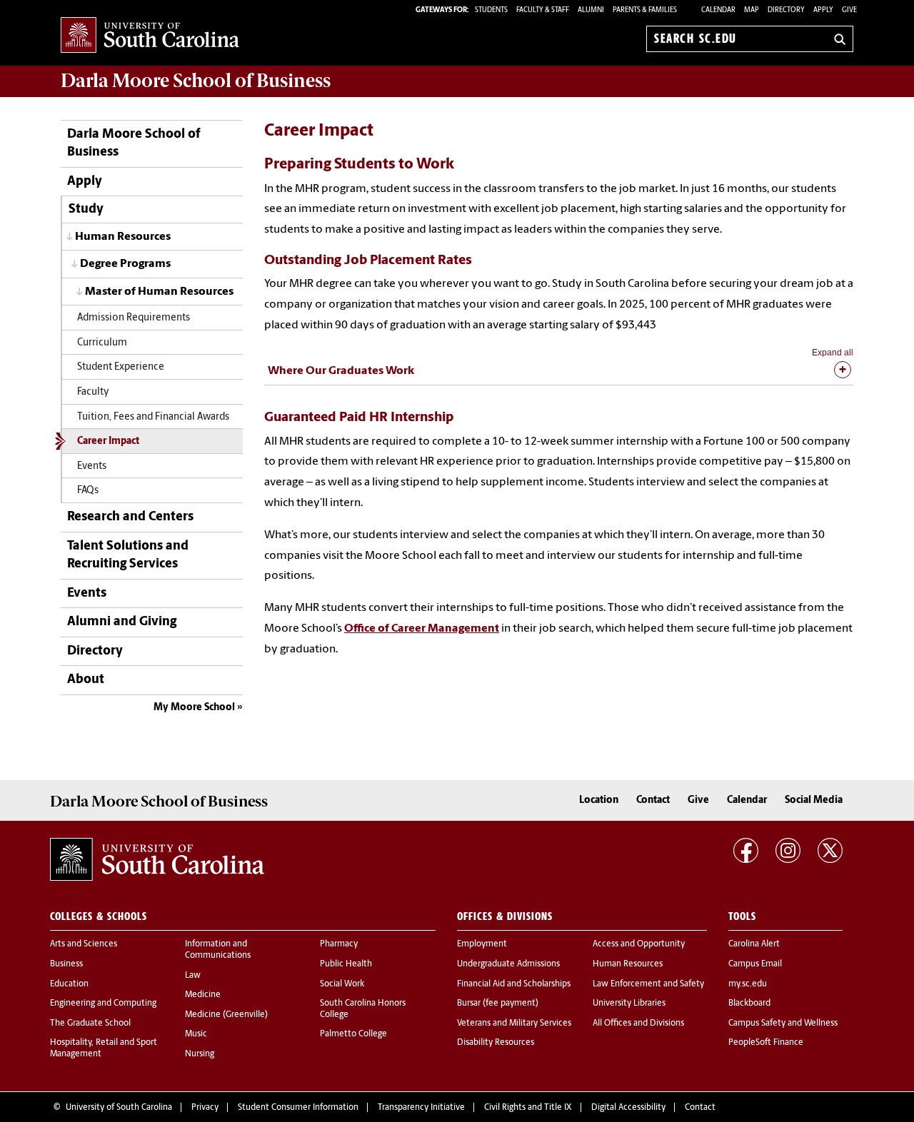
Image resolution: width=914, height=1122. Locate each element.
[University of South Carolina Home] (150, 36)
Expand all (832, 353)
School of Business (196, 80)
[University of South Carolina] (157, 859)
